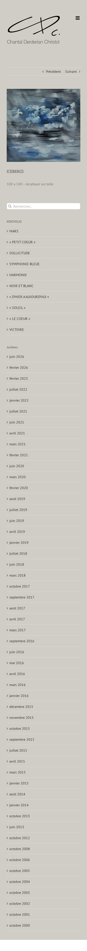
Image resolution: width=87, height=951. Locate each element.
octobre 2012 (19, 838)
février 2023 (18, 378)
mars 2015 (17, 772)
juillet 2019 (18, 509)
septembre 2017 (21, 597)
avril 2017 (17, 619)
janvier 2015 (19, 783)
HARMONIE (18, 275)
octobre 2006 (19, 859)
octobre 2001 (19, 914)
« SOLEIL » (17, 307)
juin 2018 (16, 564)
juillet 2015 (18, 750)
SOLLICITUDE (19, 253)
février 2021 (18, 455)
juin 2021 (16, 422)
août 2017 (17, 608)
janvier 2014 (19, 805)
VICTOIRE (16, 329)
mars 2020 (17, 477)
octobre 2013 (19, 816)
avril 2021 (17, 433)
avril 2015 (17, 761)
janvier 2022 (19, 400)
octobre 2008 (19, 849)
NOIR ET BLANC (21, 286)
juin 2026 (16, 356)
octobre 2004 (19, 881)
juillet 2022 (18, 389)
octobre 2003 (19, 892)
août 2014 (17, 794)
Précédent (53, 71)
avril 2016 (17, 674)
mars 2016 (17, 684)
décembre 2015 (21, 706)
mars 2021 (17, 444)
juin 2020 (16, 466)
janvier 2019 (19, 542)
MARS (14, 231)
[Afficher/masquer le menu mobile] (78, 18)
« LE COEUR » (19, 318)
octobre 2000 (19, 925)
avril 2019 (17, 531)
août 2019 (17, 498)
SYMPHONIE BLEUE (24, 264)
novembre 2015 (21, 717)
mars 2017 (17, 630)
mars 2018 (17, 575)
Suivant (71, 71)
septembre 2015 (21, 739)
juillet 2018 (18, 553)
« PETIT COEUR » (22, 242)
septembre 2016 (21, 641)
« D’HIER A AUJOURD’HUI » (29, 296)
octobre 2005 (19, 870)
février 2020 (18, 488)
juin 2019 (16, 520)
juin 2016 (16, 652)
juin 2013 (16, 827)
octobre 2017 (19, 586)
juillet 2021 (18, 411)
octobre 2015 (19, 728)
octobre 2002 (19, 903)
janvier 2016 (19, 695)
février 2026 (18, 367)
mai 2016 (16, 663)
